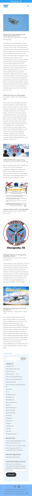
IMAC (7, 405)
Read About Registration (13, 457)
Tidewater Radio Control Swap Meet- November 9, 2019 (15, 255)
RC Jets (8, 415)
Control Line (9, 371)
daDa (26, 493)
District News (9, 382)
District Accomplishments (13, 377)
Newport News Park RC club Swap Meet (15, 209)
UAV (27, 161)
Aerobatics (9, 366)
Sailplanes (9, 426)
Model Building (10, 407)
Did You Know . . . (11, 374)
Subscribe (11, 474)
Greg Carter (8, 161)
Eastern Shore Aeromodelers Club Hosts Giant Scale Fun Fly (14, 35)
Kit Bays (7, 97)
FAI (7, 392)
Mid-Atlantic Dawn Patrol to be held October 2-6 (14, 309)
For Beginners (7, 39)
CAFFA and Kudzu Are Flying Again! (14, 95)
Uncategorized (7, 260)
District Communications (13, 379)
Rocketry (8, 421)
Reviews (8, 418)
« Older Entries (7, 353)
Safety (7, 423)
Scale (4, 313)
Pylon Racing (9, 410)
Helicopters (9, 400)
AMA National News (11, 369)
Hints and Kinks (10, 402)
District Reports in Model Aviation (15, 384)
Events (25, 37)
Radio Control (10, 413)
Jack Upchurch (9, 37)
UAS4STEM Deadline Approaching (14, 160)
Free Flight (9, 397)
